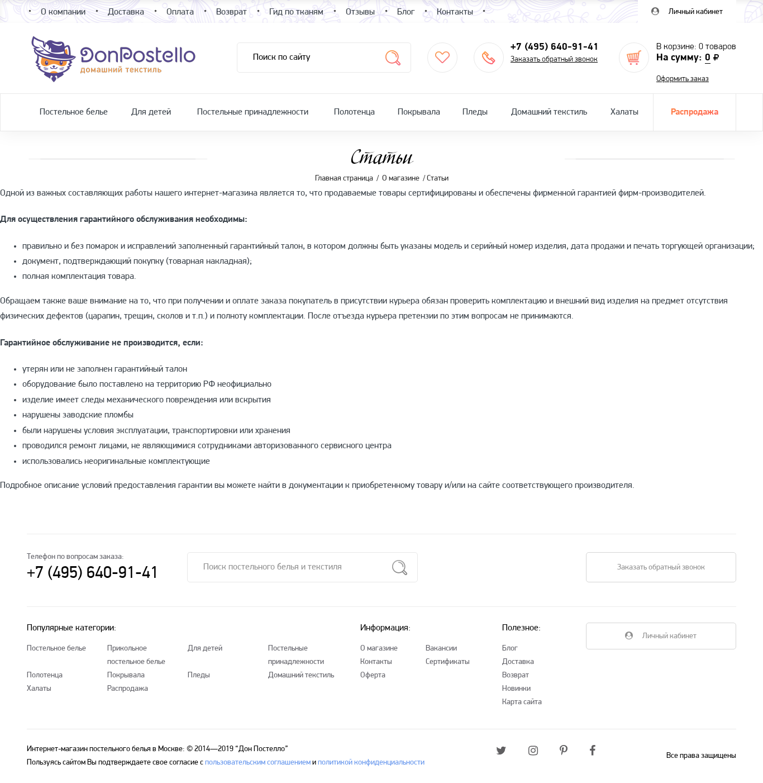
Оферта (372, 675)
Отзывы (360, 12)
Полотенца (354, 112)
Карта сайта (522, 702)
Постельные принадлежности (252, 112)
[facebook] (592, 751)
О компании (63, 12)
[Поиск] (393, 57)
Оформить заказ (682, 79)
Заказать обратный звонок (554, 59)
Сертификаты (448, 662)
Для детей (151, 112)
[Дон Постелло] (112, 58)
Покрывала (419, 112)
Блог (510, 648)
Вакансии (441, 648)
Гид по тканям (296, 12)
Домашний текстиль (549, 112)
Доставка (518, 662)
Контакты (376, 662)
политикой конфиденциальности (371, 762)
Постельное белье (74, 112)
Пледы (475, 112)
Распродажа (694, 112)
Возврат (515, 675)
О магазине (379, 648)
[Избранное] (442, 57)
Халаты (624, 112)
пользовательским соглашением (258, 762)
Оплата (180, 12)
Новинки (516, 689)
